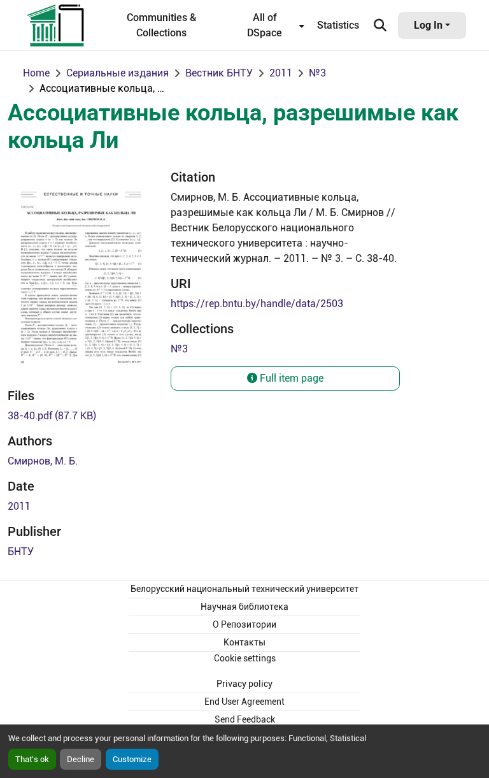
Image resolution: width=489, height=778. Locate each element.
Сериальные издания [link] (117, 73)
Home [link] (36, 73)
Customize (132, 759)
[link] (81, 416)
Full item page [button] (290, 378)
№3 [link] (317, 73)
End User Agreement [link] (244, 701)
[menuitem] (268, 25)
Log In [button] (429, 25)
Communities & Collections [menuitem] (161, 25)
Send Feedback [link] (245, 719)
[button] (56, 25)
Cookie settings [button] (245, 658)
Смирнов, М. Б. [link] (43, 461)
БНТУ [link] (21, 551)
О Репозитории (244, 624)
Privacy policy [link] (244, 684)
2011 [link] (280, 73)
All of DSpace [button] (264, 25)
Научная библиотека (244, 607)
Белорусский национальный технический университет (244, 589)
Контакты (244, 642)
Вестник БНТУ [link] (219, 73)
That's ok (32, 759)
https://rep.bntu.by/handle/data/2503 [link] (257, 304)
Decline (80, 759)
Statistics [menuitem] (338, 25)
